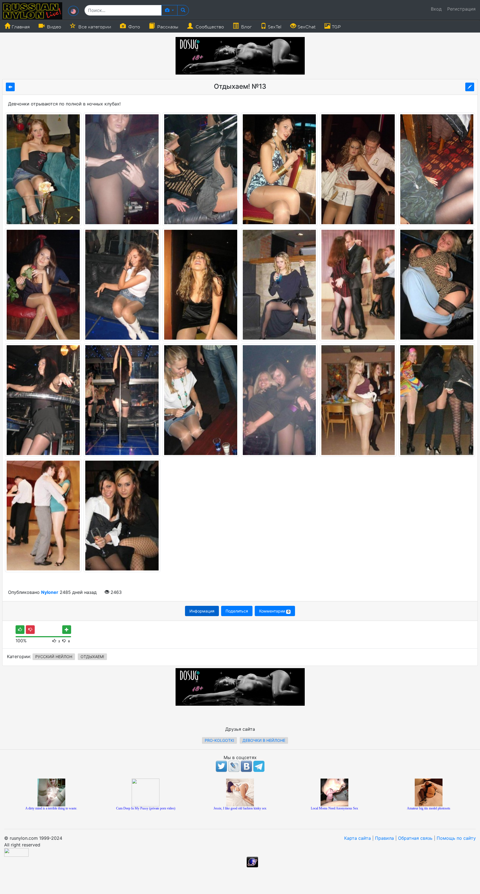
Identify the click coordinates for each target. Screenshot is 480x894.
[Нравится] (20, 629)
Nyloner (49, 592)
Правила (384, 838)
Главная (20, 26)
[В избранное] (66, 629)
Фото (133, 26)
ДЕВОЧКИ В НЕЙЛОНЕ (263, 740)
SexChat (306, 26)
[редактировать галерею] (469, 87)
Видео (53, 26)
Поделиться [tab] (237, 611)
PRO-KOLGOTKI (219, 740)
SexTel (273, 26)
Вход (436, 9)
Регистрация (461, 9)
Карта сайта (357, 838)
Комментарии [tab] (274, 611)
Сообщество (209, 26)
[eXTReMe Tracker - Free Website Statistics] (252, 862)
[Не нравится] (30, 629)
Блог (246, 26)
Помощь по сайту (456, 838)
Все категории (94, 26)
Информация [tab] (201, 611)
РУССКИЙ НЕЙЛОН (53, 656)
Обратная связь (415, 838)
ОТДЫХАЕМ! (92, 656)
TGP (335, 26)
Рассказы (167, 26)
